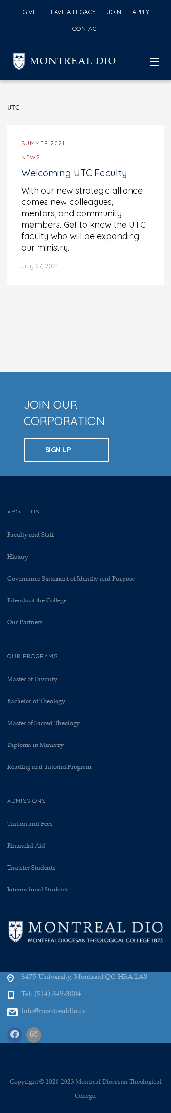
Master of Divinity (32, 679)
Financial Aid (26, 846)
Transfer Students (31, 867)
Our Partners (25, 622)
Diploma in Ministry (35, 745)
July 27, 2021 (39, 266)
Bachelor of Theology (36, 701)
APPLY (141, 12)
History (17, 557)
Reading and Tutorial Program (49, 767)
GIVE (29, 12)
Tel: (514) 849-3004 (51, 994)
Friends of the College (36, 600)
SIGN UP (59, 449)
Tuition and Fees (30, 824)
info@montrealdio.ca (53, 1011)
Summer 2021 (43, 142)
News (30, 157)
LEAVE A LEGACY (71, 12)
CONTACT (86, 28)
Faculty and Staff (30, 535)
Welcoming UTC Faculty (74, 173)
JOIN (114, 12)
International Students (38, 889)
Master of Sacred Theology (43, 723)
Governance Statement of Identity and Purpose (71, 578)
